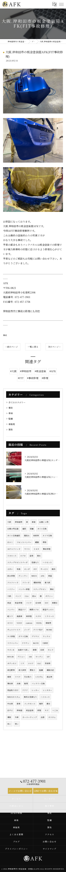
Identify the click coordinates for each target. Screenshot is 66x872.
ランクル (46, 636)
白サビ (10, 710)
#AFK (52, 371)
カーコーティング (29, 717)
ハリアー (11, 589)
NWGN (10, 656)
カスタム (52, 717)
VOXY (19, 623)
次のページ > (54, 346)
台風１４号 (44, 522)
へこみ (55, 710)
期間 (37, 542)
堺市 (44, 542)
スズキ (38, 616)
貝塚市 (47, 663)
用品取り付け (12, 690)
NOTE (36, 643)
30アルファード (13, 549)
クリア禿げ (38, 629)
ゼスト (10, 623)
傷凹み (26, 535)
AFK (42, 576)
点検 (18, 683)
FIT (35, 569)
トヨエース (11, 555)
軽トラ (10, 616)
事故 (5, 335)
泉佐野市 (11, 670)
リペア (17, 677)
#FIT (21, 378)
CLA (26, 596)
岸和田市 (18, 522)
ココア (30, 663)
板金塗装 (29, 710)
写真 (18, 569)
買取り (32, 670)
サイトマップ (49, 848)
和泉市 (36, 535)
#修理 (45, 378)
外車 (17, 717)
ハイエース (45, 697)
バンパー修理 (24, 589)
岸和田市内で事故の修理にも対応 (21, 311)
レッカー (35, 690)
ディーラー (23, 576)
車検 (10, 413)
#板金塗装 (40, 371)
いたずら (39, 677)
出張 (43, 717)
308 (30, 656)
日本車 (38, 603)
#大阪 (13, 371)
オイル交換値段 (13, 535)
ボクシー (49, 596)
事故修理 (46, 549)
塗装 (31, 555)
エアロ (23, 555)
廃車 (9, 677)
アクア (25, 690)
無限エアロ (34, 609)
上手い (10, 569)
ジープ (26, 629)
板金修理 (18, 603)
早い (9, 724)
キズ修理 (11, 636)
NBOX (34, 576)
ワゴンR (10, 650)
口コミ (10, 542)
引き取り (28, 677)
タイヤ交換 (47, 535)
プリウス (35, 636)
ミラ (22, 663)
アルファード (12, 582)
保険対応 (50, 670)
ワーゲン (39, 656)
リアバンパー (12, 643)
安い (17, 724)
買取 (10, 429)
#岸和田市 (25, 371)
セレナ (50, 650)
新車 (18, 703)
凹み (34, 596)
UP (48, 656)
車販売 (11, 424)
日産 (42, 650)
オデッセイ (12, 663)
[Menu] (61, 4)
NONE (49, 629)
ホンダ (27, 569)
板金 (9, 603)
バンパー (11, 609)
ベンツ (18, 596)
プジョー (21, 656)
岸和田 (19, 710)
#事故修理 (32, 378)
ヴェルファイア (13, 629)
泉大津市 (22, 670)
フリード (26, 582)
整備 (10, 418)
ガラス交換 (23, 636)
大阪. (9, 596)
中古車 (10, 703)
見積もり (35, 562)
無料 (53, 569)
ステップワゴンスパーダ (17, 562)
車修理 (29, 616)
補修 (41, 703)
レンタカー (47, 690)
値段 (24, 528)
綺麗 (32, 528)
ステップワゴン (39, 589)
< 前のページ (12, 346)
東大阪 (47, 582)
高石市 (49, 677)
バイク (29, 603)
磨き (48, 703)
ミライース (49, 616)
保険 (9, 717)
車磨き (55, 603)
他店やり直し (23, 650)
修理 (39, 710)
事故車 (10, 683)
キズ (47, 710)
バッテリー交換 (38, 683)
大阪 (9, 522)
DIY (46, 603)
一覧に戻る (33, 346)
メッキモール (29, 703)
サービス (44, 569)
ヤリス (27, 549)
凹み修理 (11, 576)
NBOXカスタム (13, 697)
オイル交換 (42, 528)
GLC (39, 663)
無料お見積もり (30, 697)
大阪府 (45, 643)
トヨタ (36, 549)
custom (29, 623)
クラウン (25, 643)
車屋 (50, 576)
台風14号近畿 (13, 528)
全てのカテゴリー (16, 402)
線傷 (35, 650)
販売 (26, 683)
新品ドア (22, 609)
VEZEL (39, 623)
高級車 (19, 616)
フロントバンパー (24, 542)
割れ (39, 555)
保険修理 (37, 582)
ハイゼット (47, 562)
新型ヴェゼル (48, 609)
